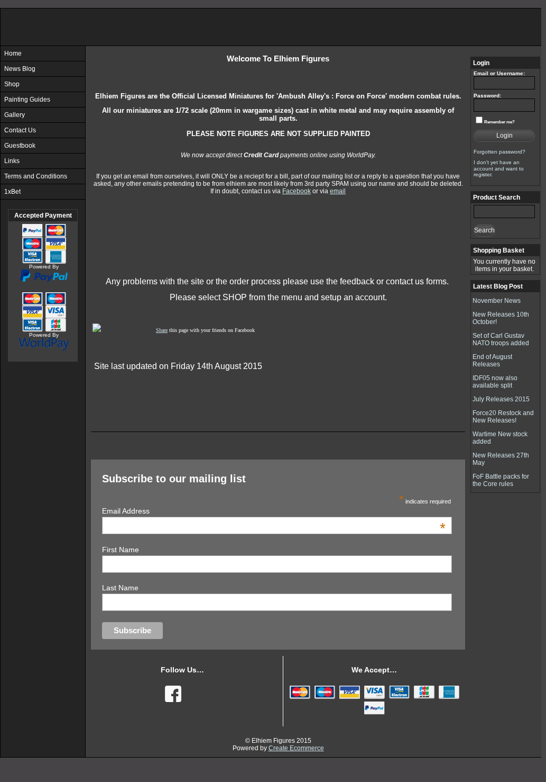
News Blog (19, 69)
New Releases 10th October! (501, 318)
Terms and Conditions (35, 176)
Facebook (296, 191)
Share (162, 330)
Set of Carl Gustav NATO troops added (501, 339)
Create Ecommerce (296, 748)
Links (12, 161)
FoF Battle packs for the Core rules (501, 480)
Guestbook (19, 145)
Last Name (120, 587)
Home (13, 53)
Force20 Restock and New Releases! (503, 416)
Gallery (14, 115)
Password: (487, 95)
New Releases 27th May (501, 459)
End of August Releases (492, 360)
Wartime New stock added (500, 437)
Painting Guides (27, 99)
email (338, 191)
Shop (12, 84)
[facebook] (172, 692)
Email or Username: (499, 73)
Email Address (273, 511)
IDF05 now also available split (495, 381)
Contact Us (20, 130)
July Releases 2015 (501, 399)
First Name (120, 549)
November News (497, 300)
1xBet (12, 191)
